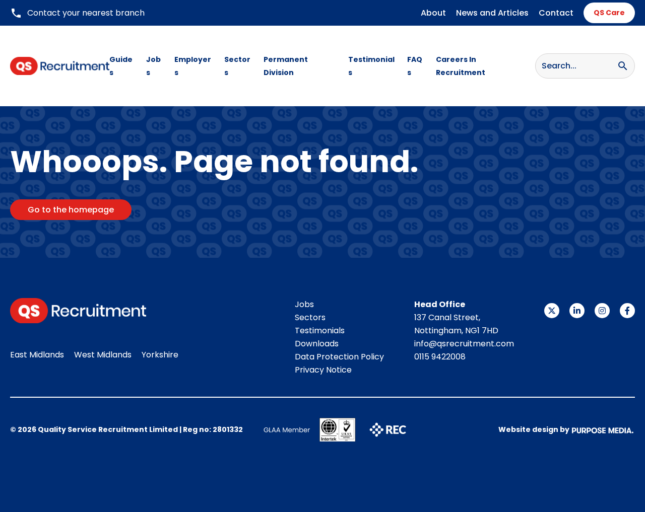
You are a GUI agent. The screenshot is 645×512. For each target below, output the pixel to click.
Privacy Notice (323, 370)
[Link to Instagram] (602, 310)
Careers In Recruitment (460, 66)
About (433, 13)
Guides (121, 66)
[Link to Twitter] (551, 310)
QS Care (609, 13)
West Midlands (103, 354)
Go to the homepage (71, 209)
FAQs (414, 66)
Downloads (317, 343)
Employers (192, 66)
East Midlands (37, 354)
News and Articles (492, 13)
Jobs (153, 66)
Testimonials (371, 66)
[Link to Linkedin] (577, 310)
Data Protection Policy (339, 356)
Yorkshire (160, 354)
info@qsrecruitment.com (464, 343)
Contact (556, 13)
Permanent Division (286, 66)
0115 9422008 (440, 356)
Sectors (237, 66)
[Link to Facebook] (627, 310)
